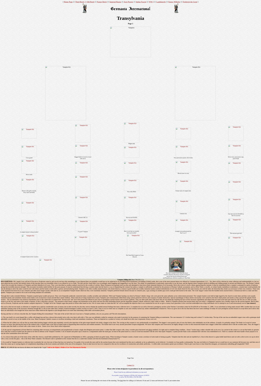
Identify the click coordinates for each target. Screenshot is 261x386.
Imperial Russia (115, 2)
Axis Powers (128, 2)
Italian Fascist (141, 2)
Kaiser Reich (102, 2)
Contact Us (130, 365)
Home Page (68, 2)
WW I (151, 2)
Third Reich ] (80, 2)
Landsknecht (161, 2)
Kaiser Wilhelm (174, 2)
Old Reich (90, 2)
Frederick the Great (190, 2)
